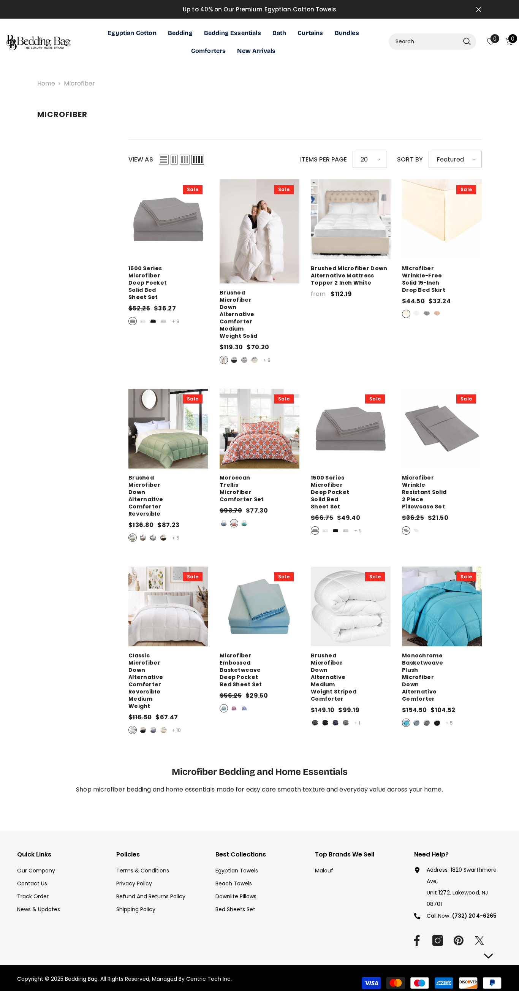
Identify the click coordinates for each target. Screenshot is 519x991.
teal (244, 523)
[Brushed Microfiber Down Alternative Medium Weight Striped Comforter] (351, 606)
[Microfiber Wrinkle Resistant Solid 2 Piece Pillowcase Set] (442, 429)
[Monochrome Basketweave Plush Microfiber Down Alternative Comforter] (442, 606)
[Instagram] (437, 940)
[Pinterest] (458, 940)
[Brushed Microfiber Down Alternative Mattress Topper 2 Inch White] (351, 219)
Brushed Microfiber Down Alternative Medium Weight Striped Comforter (351, 677)
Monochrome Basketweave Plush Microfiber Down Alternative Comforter (442, 677)
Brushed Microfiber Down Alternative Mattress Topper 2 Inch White (349, 276)
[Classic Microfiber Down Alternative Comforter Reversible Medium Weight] (168, 606)
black (153, 321)
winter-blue (406, 723)
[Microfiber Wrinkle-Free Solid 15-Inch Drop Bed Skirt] (442, 219)
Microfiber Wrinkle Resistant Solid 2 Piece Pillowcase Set (442, 492)
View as (140, 159)
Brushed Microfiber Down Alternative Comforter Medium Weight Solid (259, 314)
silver (132, 321)
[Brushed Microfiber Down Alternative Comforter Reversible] (168, 429)
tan (437, 314)
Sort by (410, 159)
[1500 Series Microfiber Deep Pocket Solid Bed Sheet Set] (168, 219)
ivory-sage (132, 537)
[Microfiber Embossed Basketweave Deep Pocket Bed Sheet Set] (259, 606)
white (143, 321)
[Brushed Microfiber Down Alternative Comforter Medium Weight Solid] (259, 231)
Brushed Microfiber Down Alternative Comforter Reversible (168, 496)
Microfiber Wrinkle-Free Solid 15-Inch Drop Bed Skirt (442, 279)
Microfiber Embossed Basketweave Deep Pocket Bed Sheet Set (259, 670)
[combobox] (424, 41)
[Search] (432, 41)
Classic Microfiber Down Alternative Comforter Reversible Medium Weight (168, 681)
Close (478, 9)
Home (46, 83)
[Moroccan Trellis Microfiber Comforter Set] (259, 429)
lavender (234, 708)
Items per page (323, 159)
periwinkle (244, 708)
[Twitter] (479, 940)
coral (234, 523)
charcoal (315, 723)
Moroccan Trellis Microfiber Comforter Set (259, 488)
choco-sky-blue (163, 537)
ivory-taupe (143, 537)
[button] (164, 160)
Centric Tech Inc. (208, 979)
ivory (254, 360)
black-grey (153, 537)
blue (224, 708)
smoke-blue (416, 723)
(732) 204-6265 (474, 916)
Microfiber (79, 83)
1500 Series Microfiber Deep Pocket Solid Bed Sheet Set (168, 283)
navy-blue (224, 523)
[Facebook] (416, 940)
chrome (163, 321)
